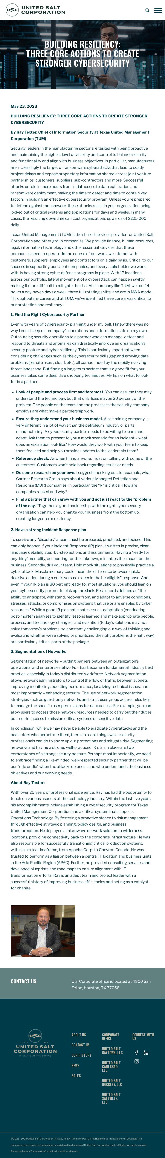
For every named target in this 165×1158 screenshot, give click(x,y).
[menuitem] (145, 10)
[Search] (145, 10)
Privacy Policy (62, 1138)
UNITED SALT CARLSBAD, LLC (111, 1066)
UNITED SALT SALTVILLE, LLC (111, 1098)
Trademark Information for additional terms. (54, 1151)
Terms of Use (79, 1138)
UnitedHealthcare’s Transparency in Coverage (112, 1138)
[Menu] (156, 10)
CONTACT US (23, 981)
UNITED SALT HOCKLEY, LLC (112, 1082)
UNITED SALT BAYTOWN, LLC (112, 1050)
